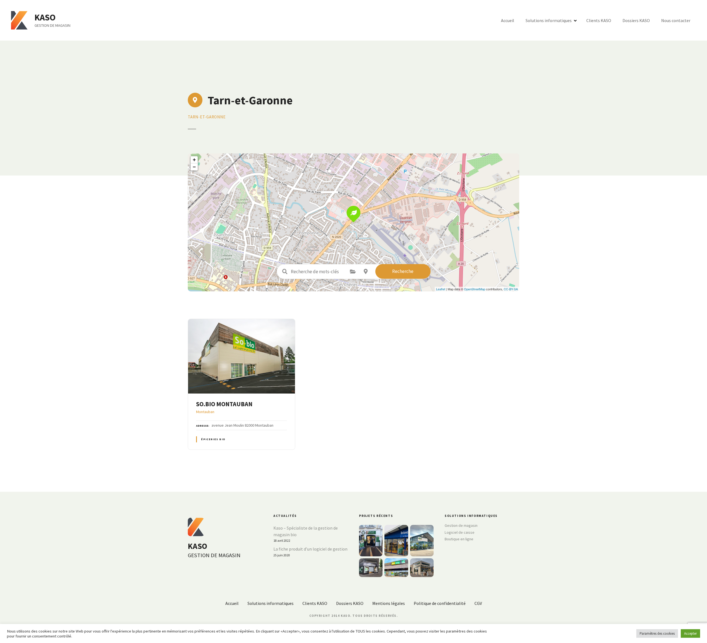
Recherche (402, 271)
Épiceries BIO (213, 439)
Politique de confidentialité (440, 603)
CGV (478, 603)
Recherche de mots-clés (285, 271)
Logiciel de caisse (459, 532)
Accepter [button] (690, 633)
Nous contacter (675, 20)
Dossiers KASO (636, 20)
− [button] (194, 167)
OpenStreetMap (474, 289)
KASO (45, 17)
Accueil (507, 20)
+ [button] (194, 160)
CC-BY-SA (511, 289)
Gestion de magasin (461, 525)
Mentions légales (388, 603)
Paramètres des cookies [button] (657, 633)
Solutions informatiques (549, 20)
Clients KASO (598, 20)
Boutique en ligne (459, 538)
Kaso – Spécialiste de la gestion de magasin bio (305, 531)
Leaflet (440, 289)
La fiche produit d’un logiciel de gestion (310, 549)
